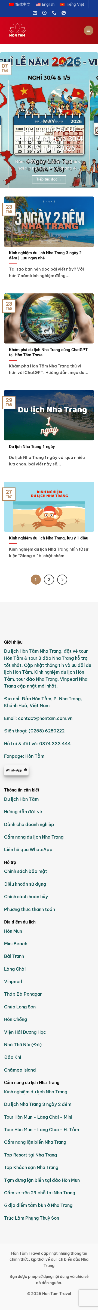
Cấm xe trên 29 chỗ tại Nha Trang (39, 1192)
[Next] (89, 120)
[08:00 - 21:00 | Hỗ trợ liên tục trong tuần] (45, 13)
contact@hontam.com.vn (45, 718)
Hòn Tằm (34, 756)
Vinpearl (13, 981)
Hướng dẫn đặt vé (23, 811)
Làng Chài (15, 969)
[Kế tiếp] (62, 580)
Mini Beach (15, 943)
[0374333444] (55, 13)
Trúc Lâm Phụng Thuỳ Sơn (31, 1218)
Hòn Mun (13, 931)
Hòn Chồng (15, 1019)
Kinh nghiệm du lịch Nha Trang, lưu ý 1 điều (48, 538)
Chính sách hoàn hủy (26, 896)
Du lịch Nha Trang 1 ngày (32, 446)
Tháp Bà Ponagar (23, 994)
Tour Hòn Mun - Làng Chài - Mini (38, 1117)
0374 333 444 (55, 743)
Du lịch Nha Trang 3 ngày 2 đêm (37, 1104)
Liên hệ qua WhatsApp (28, 849)
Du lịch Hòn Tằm (21, 799)
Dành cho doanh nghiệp (29, 824)
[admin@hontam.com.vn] (35, 13)
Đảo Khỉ (13, 1057)
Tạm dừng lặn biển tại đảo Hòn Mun (42, 1180)
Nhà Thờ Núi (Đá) (23, 1044)
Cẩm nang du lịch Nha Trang (33, 837)
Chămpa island (20, 1070)
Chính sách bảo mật (25, 871)
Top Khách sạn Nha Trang (31, 1167)
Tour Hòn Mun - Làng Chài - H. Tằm (41, 1129)
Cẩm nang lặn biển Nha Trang (35, 1142)
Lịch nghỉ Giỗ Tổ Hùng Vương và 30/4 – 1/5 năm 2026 (49, 139)
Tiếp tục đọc (49, 179)
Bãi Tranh (14, 956)
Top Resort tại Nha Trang (30, 1155)
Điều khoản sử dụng (25, 884)
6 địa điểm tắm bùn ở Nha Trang (38, 1205)
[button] (88, 30)
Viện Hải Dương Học (25, 1032)
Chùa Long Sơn (20, 1007)
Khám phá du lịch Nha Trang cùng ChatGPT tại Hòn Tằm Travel (48, 352)
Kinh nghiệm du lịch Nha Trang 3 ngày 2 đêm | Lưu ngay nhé (45, 255)
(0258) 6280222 (47, 731)
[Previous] (9, 120)
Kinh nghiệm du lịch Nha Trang (35, 1091)
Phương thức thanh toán (29, 909)
